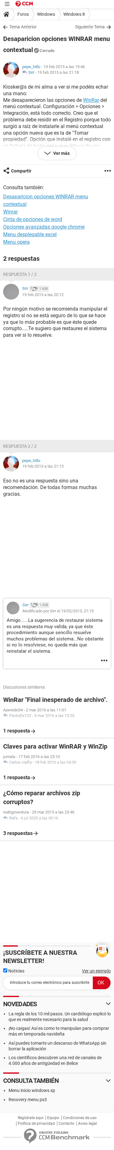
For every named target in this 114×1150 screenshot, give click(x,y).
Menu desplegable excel (30, 234)
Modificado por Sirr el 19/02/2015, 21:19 (58, 611)
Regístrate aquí (30, 1118)
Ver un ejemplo (96, 970)
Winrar (10, 212)
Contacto (66, 1123)
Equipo (53, 1118)
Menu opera (16, 242)
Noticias (15, 970)
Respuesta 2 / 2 (20, 446)
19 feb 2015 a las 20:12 (43, 294)
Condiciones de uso (80, 1118)
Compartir (21, 170)
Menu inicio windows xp (32, 1090)
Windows (46, 14)
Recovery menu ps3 (28, 1099)
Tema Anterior (23, 26)
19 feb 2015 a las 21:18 (58, 72)
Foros (23, 14)
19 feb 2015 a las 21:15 (43, 466)
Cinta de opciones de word (32, 219)
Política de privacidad (36, 1123)
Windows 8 (74, 14)
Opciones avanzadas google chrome (44, 227)
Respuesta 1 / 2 (20, 274)
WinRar (91, 100)
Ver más (61, 153)
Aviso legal (87, 1123)
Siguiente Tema (90, 26)
